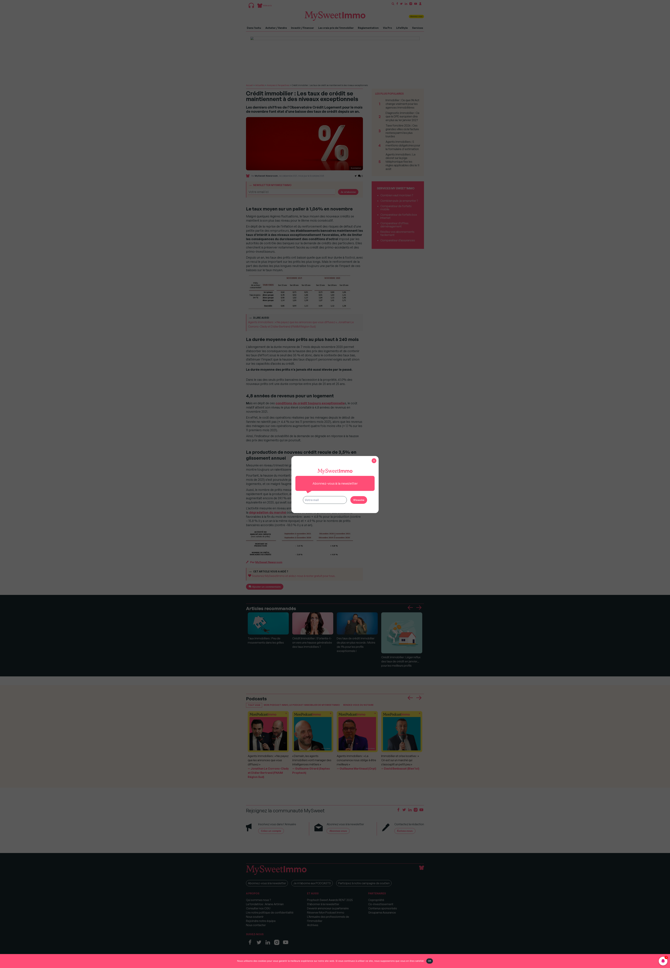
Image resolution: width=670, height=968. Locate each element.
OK (429, 960)
